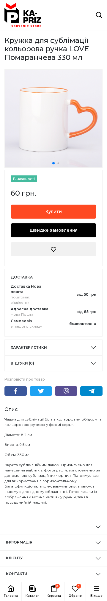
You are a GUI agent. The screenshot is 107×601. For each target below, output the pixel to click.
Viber (66, 391)
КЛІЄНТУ (14, 558)
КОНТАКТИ (16, 574)
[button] (32, 591)
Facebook (15, 391)
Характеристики (29, 347)
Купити (53, 211)
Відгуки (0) (22, 363)
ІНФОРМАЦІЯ (19, 542)
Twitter (41, 391)
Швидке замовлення (54, 230)
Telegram (91, 391)
